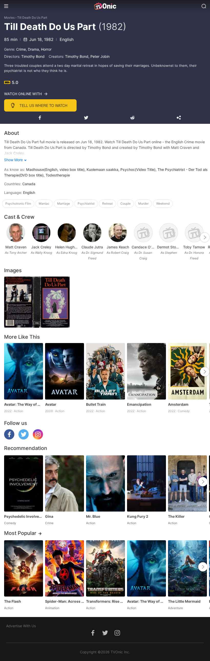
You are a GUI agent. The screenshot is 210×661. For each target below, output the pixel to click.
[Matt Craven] (15, 232)
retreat (107, 203)
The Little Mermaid (184, 601)
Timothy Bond (33, 56)
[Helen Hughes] (66, 232)
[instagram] (38, 438)
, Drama (32, 49)
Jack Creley (41, 247)
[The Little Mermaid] (187, 568)
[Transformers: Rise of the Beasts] (105, 568)
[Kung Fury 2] (146, 483)
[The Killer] (187, 483)
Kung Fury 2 (137, 516)
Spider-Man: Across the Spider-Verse (64, 601)
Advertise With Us (21, 626)
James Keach (118, 247)
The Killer (176, 516)
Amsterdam (178, 404)
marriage (63, 203)
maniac (44, 203)
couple (125, 203)
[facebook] (9, 438)
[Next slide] (204, 237)
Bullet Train (96, 404)
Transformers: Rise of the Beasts (105, 601)
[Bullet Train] (105, 371)
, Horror (45, 49)
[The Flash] (23, 568)
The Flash (12, 601)
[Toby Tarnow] (194, 232)
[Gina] (64, 483)
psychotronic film (18, 203)
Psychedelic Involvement (23, 516)
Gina (49, 516)
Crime (21, 49)
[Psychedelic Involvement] (23, 483)
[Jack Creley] (41, 232)
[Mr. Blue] (105, 483)
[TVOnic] (105, 6)
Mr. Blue (93, 516)
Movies (9, 17)
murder (143, 203)
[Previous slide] (7, 237)
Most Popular (20, 533)
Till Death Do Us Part (32, 17)
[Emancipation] (146, 371)
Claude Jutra (92, 247)
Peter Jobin (100, 56)
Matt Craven (15, 247)
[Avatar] (64, 371)
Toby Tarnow (194, 247)
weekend (163, 203)
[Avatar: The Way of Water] (23, 371)
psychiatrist (86, 203)
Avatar (50, 404)
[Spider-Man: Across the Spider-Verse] (64, 568)
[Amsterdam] (187, 371)
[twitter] (23, 438)
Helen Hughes (67, 247)
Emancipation (139, 404)
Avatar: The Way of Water (23, 404)
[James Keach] (117, 232)
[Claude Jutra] (92, 232)
